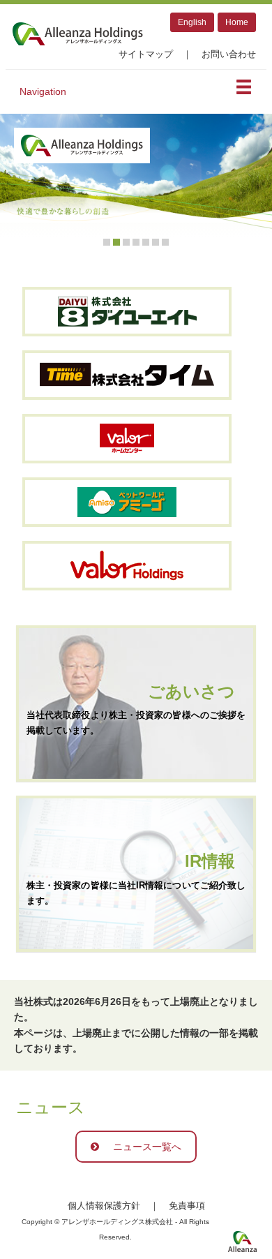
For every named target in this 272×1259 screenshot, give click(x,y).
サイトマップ (146, 54)
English (192, 22)
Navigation (43, 91)
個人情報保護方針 (104, 1206)
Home (236, 22)
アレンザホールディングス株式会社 (78, 33)
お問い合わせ (229, 54)
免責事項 (187, 1206)
